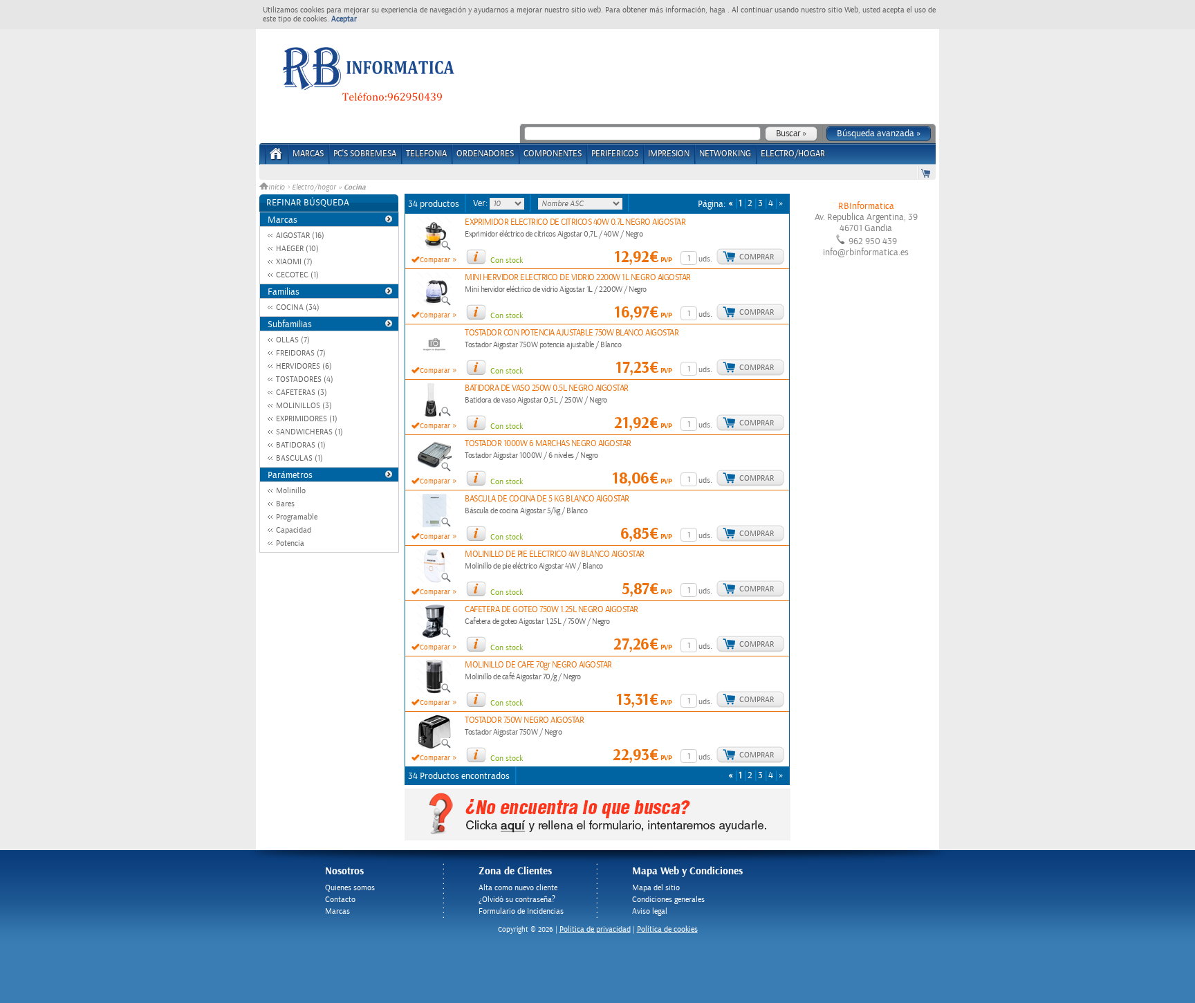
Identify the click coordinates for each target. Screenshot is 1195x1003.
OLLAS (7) (293, 339)
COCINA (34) (297, 307)
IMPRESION (668, 154)
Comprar (756, 256)
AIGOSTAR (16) (300, 235)
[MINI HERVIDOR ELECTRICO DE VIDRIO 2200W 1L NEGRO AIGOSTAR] (434, 303)
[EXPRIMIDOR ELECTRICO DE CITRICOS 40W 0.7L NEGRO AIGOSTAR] (434, 248)
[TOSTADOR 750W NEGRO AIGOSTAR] (434, 746)
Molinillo (291, 490)
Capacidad (293, 530)
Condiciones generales (668, 899)
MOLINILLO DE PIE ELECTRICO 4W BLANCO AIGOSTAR (555, 554)
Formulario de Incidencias (521, 911)
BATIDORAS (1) (301, 445)
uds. (705, 259)
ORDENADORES (485, 154)
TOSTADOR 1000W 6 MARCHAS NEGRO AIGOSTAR (548, 444)
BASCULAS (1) (299, 458)
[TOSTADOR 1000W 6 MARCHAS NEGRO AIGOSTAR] (434, 469)
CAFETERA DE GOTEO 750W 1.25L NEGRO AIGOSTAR (551, 610)
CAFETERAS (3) (301, 392)
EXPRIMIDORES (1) (306, 418)
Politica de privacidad (595, 929)
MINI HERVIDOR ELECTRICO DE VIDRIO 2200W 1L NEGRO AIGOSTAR (578, 278)
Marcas (308, 154)
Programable (296, 517)
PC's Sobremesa (364, 154)
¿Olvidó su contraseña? (517, 899)
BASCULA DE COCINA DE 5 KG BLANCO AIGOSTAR (547, 499)
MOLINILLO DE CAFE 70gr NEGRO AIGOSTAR (538, 665)
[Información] (475, 256)
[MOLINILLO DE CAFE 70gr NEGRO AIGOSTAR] (434, 691)
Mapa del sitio (656, 887)
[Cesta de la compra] (926, 172)
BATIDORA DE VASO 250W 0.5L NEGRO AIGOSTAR (547, 388)
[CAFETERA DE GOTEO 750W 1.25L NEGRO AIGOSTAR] (434, 635)
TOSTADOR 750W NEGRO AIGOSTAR (524, 720)
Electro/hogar (314, 187)
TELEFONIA (426, 154)
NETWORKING (725, 154)
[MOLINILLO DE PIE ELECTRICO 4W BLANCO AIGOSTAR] (434, 580)
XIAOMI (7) (294, 261)
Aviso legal (649, 911)
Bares (285, 503)
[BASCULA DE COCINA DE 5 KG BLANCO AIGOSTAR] (434, 525)
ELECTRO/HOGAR (793, 154)
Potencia (290, 543)
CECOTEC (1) (297, 274)
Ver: (481, 203)
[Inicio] (276, 158)
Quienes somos (350, 887)
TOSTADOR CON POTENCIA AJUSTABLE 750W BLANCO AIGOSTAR (571, 333)
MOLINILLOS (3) (304, 405)
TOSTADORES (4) (304, 379)
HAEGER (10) (297, 248)
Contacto (340, 899)
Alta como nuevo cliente (518, 887)
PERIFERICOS (614, 154)
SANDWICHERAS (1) (309, 431)
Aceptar (344, 19)
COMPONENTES (553, 154)
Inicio (277, 187)
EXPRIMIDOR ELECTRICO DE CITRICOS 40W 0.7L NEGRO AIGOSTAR (575, 222)
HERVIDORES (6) (304, 366)
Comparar (435, 260)
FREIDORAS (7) (301, 353)
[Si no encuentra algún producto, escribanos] (597, 837)
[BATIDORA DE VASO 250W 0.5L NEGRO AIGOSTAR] (434, 414)
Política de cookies (667, 929)
